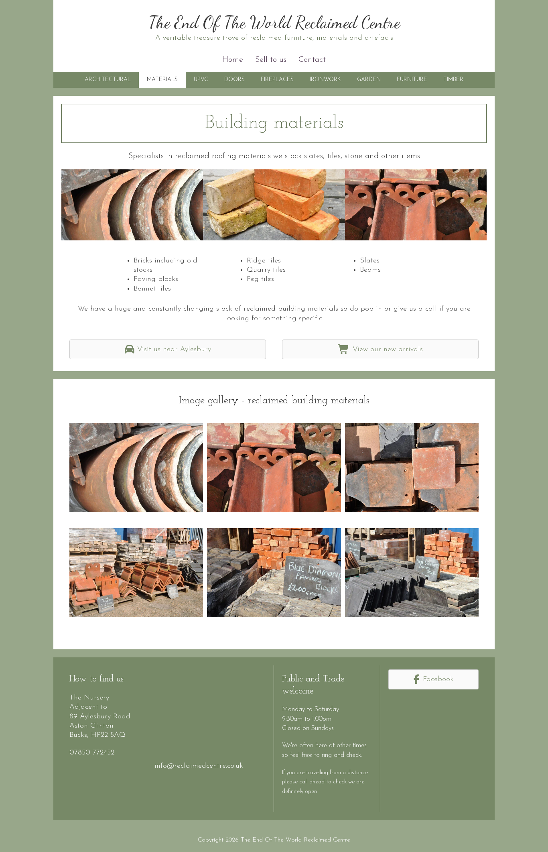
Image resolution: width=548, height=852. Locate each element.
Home (232, 60)
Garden (369, 80)
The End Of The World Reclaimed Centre (274, 22)
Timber (453, 80)
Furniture (412, 80)
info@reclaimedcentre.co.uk (198, 766)
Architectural (108, 80)
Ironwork (325, 80)
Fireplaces (277, 80)
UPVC (201, 80)
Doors (234, 80)
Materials (162, 80)
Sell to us (270, 60)
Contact (312, 60)
